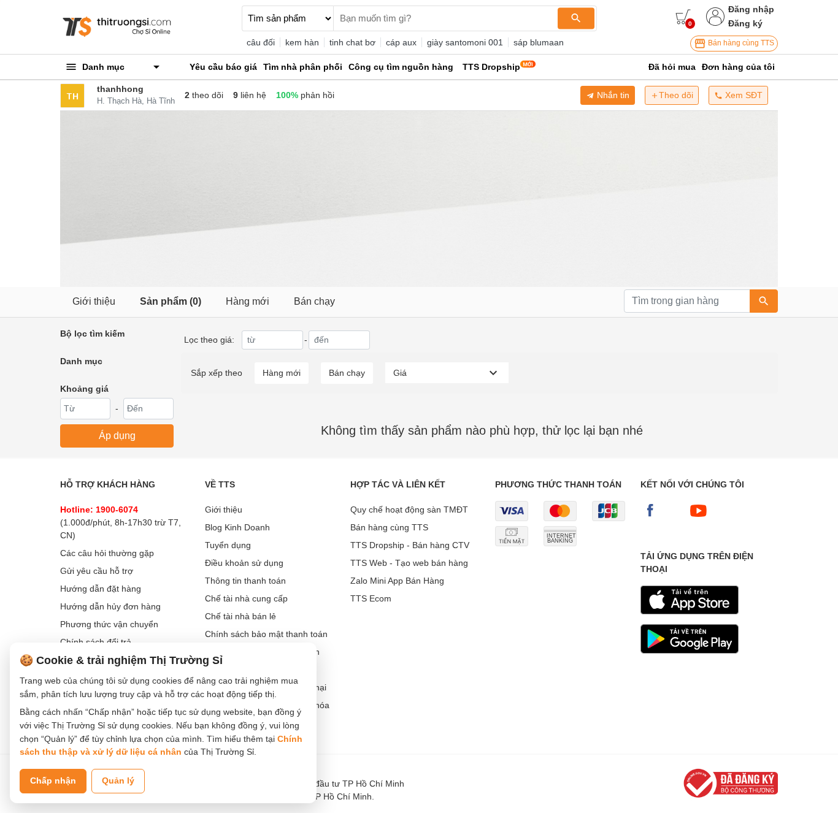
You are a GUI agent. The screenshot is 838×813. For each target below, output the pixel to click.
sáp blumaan (538, 42)
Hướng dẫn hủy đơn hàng (110, 606)
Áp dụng (117, 435)
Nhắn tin (611, 95)
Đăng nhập (751, 9)
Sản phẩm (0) (170, 301)
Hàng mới (247, 301)
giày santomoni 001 (465, 42)
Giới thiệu (93, 301)
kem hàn (302, 42)
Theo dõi (676, 95)
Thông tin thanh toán (245, 581)
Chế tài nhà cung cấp (246, 598)
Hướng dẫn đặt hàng (100, 589)
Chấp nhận (53, 780)
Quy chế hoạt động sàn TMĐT (409, 509)
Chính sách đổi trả (95, 642)
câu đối (261, 42)
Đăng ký (745, 23)
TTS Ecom (370, 598)
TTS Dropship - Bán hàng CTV (409, 545)
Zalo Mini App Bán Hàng (397, 581)
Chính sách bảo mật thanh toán (266, 634)
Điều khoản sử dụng (244, 563)
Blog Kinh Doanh (237, 527)
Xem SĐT (743, 95)
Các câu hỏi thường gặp (107, 553)
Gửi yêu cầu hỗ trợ (96, 571)
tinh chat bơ (352, 42)
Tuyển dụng (228, 545)
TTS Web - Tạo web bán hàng (409, 563)
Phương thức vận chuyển (109, 624)
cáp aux (401, 42)
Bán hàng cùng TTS (740, 43)
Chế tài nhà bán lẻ (240, 616)
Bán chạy (314, 301)
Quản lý (118, 780)
